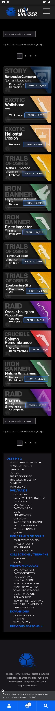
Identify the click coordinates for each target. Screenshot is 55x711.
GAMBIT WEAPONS (24, 594)
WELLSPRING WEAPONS (27, 604)
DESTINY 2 (14, 458)
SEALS (17, 562)
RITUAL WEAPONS (24, 607)
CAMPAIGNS (20, 494)
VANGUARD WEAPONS (26, 590)
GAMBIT (17, 511)
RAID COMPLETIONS (25, 525)
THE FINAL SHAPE (23, 615)
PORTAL (14, 473)
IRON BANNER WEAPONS (28, 600)
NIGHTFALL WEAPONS (26, 583)
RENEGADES (17, 469)
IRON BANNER (21, 547)
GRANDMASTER (22, 515)
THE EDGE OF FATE (21, 476)
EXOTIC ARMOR (22, 504)
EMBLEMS (19, 558)
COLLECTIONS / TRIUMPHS (29, 554)
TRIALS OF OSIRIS (23, 543)
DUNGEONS (20, 501)
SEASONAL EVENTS (21, 466)
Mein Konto (9, 706)
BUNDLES (15, 483)
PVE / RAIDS (18, 490)
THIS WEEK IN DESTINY (23, 479)
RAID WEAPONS (22, 576)
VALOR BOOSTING (23, 550)
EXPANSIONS (19, 611)
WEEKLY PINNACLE (24, 529)
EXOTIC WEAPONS (24, 569)
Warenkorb (24, 703)
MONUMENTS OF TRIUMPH (25, 462)
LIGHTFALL (19, 619)
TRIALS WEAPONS (23, 580)
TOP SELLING (17, 486)
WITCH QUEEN (21, 622)
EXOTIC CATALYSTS (24, 573)
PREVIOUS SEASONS (25, 626)
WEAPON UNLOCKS (24, 565)
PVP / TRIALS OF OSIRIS (27, 536)
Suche (46, 706)
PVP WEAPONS (22, 597)
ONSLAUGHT (20, 518)
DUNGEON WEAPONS (25, 587)
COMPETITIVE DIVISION (26, 540)
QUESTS (17, 532)
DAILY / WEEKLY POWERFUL (29, 498)
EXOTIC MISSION (22, 508)
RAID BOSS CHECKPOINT (27, 522)
